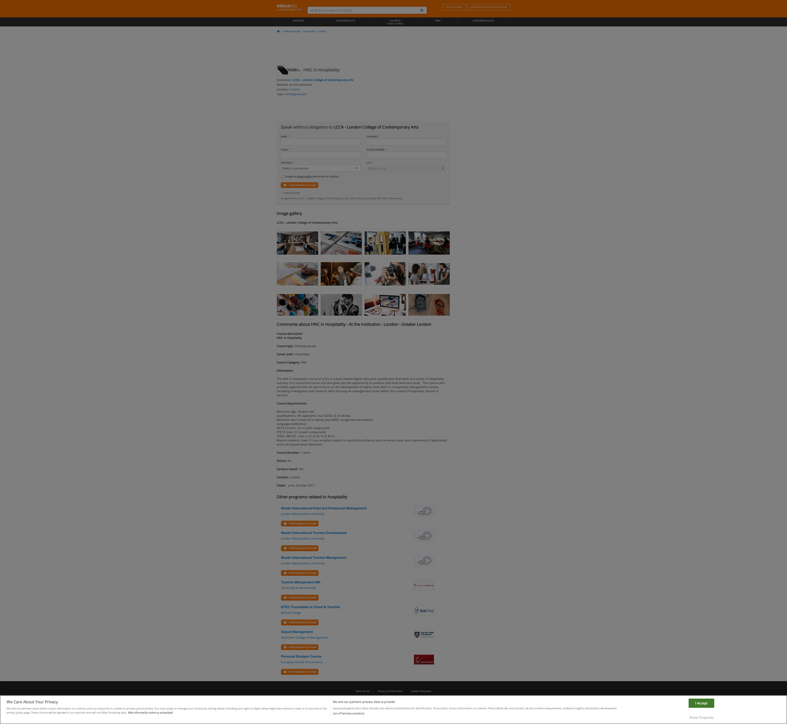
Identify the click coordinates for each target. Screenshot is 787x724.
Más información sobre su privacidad (150, 712)
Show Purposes (701, 717)
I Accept (701, 703)
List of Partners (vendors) (348, 713)
